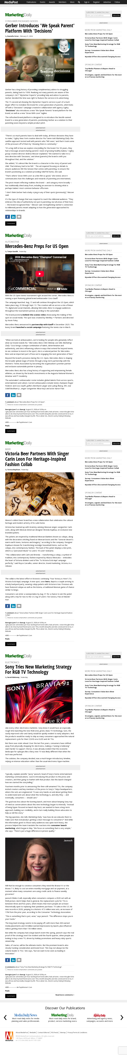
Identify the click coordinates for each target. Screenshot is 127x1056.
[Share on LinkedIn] (13, 217)
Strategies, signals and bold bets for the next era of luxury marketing (103, 76)
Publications (31, 2)
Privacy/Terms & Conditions (77, 1032)
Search (79, 2)
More (72, 2)
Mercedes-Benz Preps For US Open (99, 34)
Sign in (86, 2)
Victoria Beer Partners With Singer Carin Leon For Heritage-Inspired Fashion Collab (102, 39)
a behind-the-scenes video (33, 314)
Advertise (107, 2)
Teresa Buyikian (13, 470)
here (47, 581)
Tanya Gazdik (12, 251)
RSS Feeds (54, 1032)
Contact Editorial (43, 1032)
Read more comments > (65, 995)
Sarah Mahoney (13, 677)
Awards (52, 2)
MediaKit (33, 1032)
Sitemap (63, 1032)
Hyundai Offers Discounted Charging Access (103, 57)
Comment (11, 223)
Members (62, 2)
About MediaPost (22, 1032)
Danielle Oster (13, 36)
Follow (117, 2)
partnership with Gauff (42, 324)
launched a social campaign (29, 327)
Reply (7, 426)
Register (96, 2)
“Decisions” (10, 110)
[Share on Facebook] (7, 217)
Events (42, 2)
